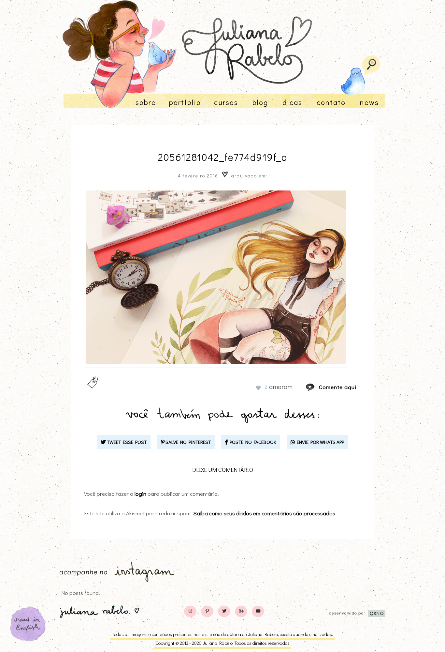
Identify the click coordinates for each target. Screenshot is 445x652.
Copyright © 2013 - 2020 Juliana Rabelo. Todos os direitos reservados (222, 643)
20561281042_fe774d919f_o (222, 157)
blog (260, 102)
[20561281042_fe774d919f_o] (316, 387)
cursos (226, 102)
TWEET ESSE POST (126, 442)
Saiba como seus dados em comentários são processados (264, 513)
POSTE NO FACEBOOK (252, 442)
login (140, 493)
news (369, 102)
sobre (146, 102)
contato (331, 102)
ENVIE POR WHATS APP (319, 442)
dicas (292, 102)
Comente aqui (337, 387)
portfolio (185, 102)
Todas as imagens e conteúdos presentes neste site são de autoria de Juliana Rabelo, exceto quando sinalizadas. (222, 634)
